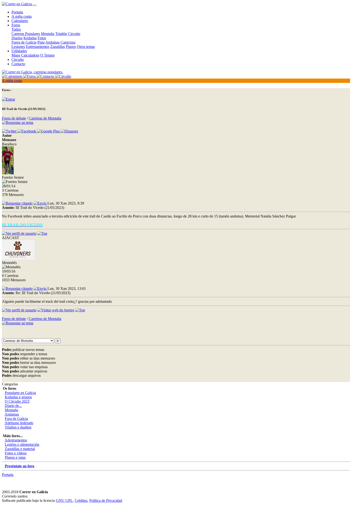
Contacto (18, 64)
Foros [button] (15, 25)
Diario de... (13, 406)
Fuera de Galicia (23, 42)
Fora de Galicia (16, 419)
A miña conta (21, 16)
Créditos (81, 500)
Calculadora (30, 55)
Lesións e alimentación (22, 444)
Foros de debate (14, 118)
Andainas (52, 42)
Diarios (17, 38)
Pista (41, 42)
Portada (17, 12)
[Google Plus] (49, 131)
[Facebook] (27, 131)
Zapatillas (57, 47)
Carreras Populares (25, 34)
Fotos (42, 38)
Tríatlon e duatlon (18, 427)
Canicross (68, 42)
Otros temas (86, 47)
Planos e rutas (15, 457)
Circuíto (17, 59)
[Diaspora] (69, 131)
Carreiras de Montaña (45, 118)
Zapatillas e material (20, 449)
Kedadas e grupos (18, 397)
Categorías (10, 384)
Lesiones (18, 47)
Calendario (19, 21)
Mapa (15, 55)
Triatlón (61, 34)
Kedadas (30, 38)
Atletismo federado (19, 423)
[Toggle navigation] (35, 5)
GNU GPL (64, 500)
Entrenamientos (37, 47)
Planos (71, 47)
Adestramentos (16, 440)
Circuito (74, 34)
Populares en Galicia (20, 393)
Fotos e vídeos (16, 453)
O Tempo (47, 55)
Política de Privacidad (105, 500)
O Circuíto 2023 (17, 401)
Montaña (47, 34)
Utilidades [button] (19, 51)
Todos (16, 29)
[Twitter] (9, 131)
